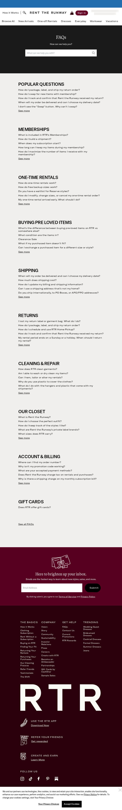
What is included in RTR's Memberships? (43, 134)
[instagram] (24, 781)
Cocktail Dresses (92, 639)
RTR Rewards (69, 640)
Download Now (40, 725)
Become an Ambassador (47, 660)
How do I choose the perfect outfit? (39, 421)
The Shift (25, 677)
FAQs (65, 627)
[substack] (59, 781)
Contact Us (68, 630)
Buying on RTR (27, 643)
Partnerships (47, 665)
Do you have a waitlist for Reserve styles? (43, 191)
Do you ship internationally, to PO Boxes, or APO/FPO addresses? (58, 292)
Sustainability (48, 638)
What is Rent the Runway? (34, 417)
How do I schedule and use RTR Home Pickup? (46, 329)
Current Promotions (68, 635)
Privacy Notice (90, 794)
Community (47, 634)
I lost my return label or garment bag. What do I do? (49, 321)
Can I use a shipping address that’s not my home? (48, 288)
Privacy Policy (88, 596)
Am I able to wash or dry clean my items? (43, 373)
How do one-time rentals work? (37, 183)
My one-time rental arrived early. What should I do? (49, 199)
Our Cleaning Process (27, 664)
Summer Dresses (92, 647)
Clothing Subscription (26, 631)
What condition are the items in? (38, 235)
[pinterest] (50, 781)
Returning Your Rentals (28, 651)
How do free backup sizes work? (37, 187)
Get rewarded (39, 741)
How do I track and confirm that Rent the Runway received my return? (60, 98)
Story (44, 630)
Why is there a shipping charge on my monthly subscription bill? (57, 478)
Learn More (38, 759)
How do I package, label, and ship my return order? (49, 89)
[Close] (120, 790)
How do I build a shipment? (34, 139)
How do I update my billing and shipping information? (50, 284)
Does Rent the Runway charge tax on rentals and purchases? (55, 474)
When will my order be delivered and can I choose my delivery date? (59, 102)
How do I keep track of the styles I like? (42, 425)
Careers (45, 652)
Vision (44, 627)
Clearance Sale (27, 239)
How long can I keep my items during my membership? (51, 147)
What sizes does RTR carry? (35, 433)
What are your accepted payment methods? (45, 470)
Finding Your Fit (28, 647)
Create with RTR (50, 655)
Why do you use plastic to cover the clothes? (45, 381)
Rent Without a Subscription (28, 637)
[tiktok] (33, 781)
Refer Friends (27, 669)
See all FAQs (26, 524)
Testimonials (26, 673)
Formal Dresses (91, 643)
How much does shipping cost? (37, 280)
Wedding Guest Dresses (91, 628)
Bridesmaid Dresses (89, 634)
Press (44, 648)
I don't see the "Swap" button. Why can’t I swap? (47, 106)
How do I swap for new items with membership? (47, 94)
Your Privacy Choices (48, 804)
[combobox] (61, 52)
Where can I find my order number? (39, 462)
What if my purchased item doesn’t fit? (42, 243)
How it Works (11, 12)
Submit (94, 587)
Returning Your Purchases (28, 658)
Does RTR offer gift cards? (34, 507)
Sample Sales (48, 675)
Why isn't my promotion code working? (41, 466)
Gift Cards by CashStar (48, 670)
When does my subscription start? (39, 143)
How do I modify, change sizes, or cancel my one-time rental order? (59, 195)
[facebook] (41, 781)
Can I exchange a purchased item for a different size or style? (55, 247)
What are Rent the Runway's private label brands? (48, 429)
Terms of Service (67, 596)
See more (24, 110)
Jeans (86, 650)
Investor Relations (46, 643)
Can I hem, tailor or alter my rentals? (40, 377)
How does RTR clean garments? (37, 369)
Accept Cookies (71, 804)
